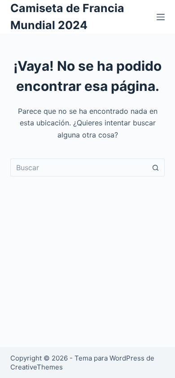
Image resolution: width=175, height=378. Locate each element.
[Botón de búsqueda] (156, 167)
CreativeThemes (36, 367)
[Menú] (161, 17)
